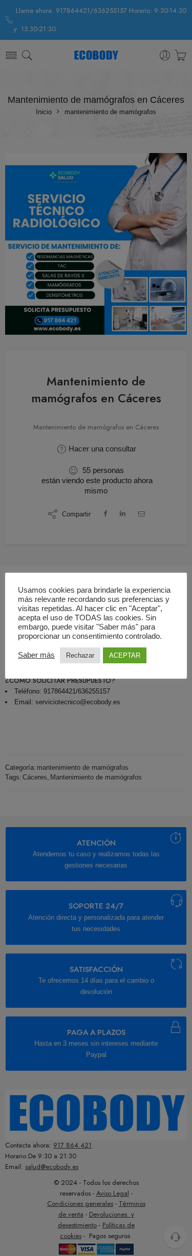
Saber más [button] (36, 655)
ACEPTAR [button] (124, 655)
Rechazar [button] (80, 655)
